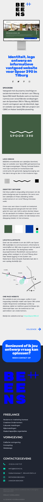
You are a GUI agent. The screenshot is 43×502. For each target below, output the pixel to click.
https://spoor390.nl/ (31, 316)
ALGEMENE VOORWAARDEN (14, 499)
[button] (28, 4)
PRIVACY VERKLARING (11, 495)
